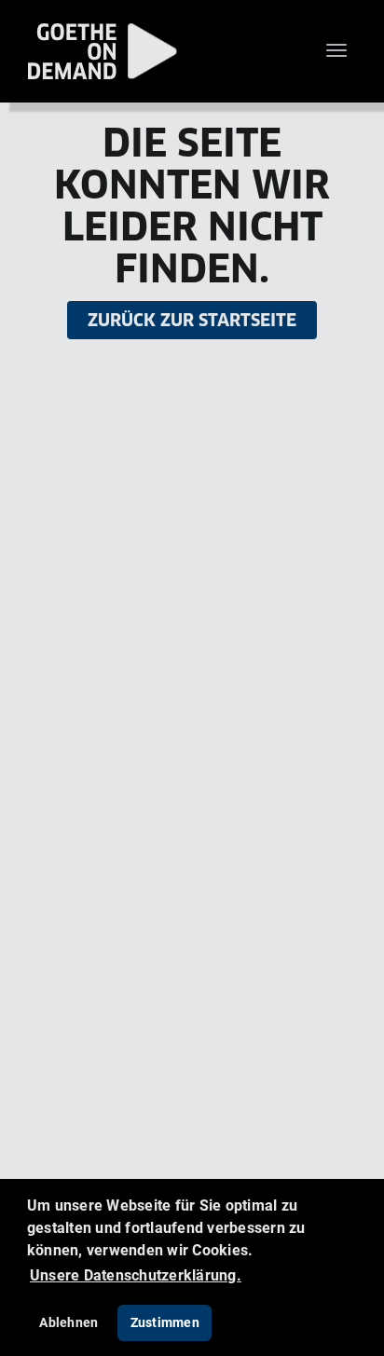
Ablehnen (68, 1322)
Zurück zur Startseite (192, 320)
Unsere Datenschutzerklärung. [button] (135, 1275)
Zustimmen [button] (164, 1322)
